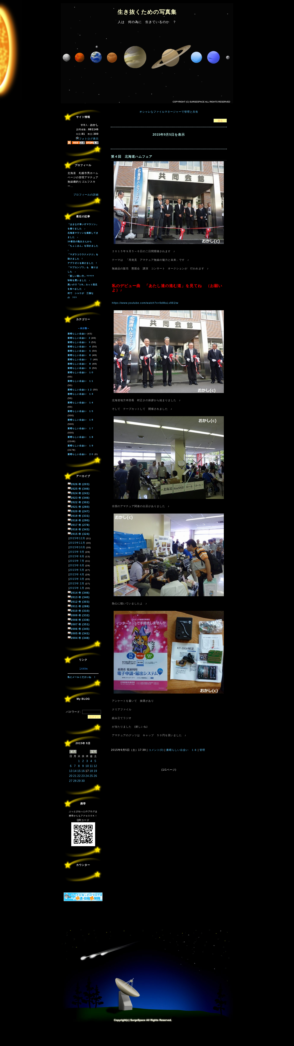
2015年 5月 (76, 569)
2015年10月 (77, 547)
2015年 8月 (76, 556)
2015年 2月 (76, 583)
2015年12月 (77, 538)
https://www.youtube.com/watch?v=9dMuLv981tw (145, 302)
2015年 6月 (76, 565)
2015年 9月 (76, 551)
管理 (202, 749)
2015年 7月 (76, 560)
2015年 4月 (76, 574)
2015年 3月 (76, 578)
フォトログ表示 (89, 138)
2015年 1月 (76, 588)
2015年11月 (77, 542)
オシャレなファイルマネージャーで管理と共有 (168, 111)
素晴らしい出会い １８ (181, 749)
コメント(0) (156, 749)
